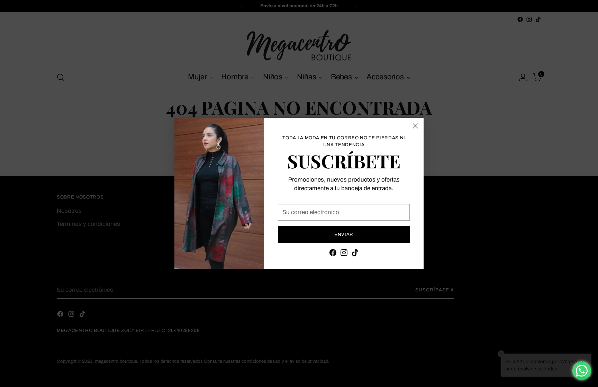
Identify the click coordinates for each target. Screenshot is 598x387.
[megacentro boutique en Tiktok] (355, 254)
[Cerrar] (415, 126)
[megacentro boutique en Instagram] (344, 254)
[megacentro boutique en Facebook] (333, 254)
